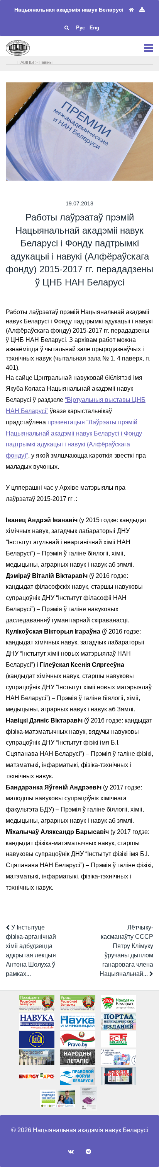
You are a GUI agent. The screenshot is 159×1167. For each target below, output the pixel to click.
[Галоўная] (131, 10)
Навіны (45, 62)
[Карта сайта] (142, 10)
